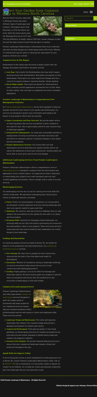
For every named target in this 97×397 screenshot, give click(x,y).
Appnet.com (74, 385)
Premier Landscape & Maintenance (19, 107)
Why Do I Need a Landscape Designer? (77, 30)
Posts (68, 43)
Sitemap (83, 385)
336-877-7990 (88, 4)
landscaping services (11, 170)
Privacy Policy (92, 385)
